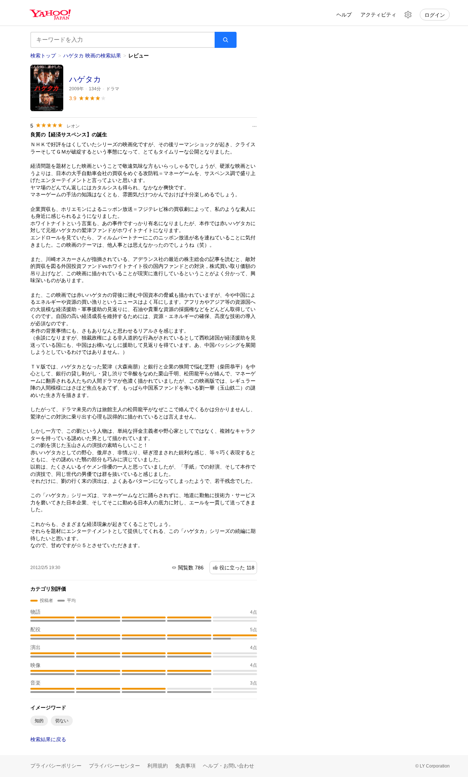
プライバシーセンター (114, 766)
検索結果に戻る (48, 739)
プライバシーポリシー (56, 766)
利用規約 (157, 766)
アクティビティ (378, 15)
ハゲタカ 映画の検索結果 (92, 55)
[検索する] (226, 40)
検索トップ (43, 55)
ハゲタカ (85, 79)
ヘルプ (344, 15)
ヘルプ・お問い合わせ (228, 766)
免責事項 (185, 766)
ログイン (434, 15)
